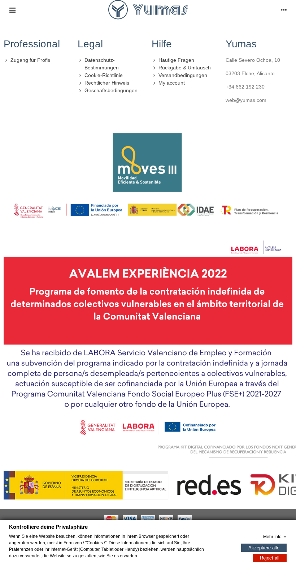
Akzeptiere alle (263, 547)
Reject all (269, 557)
